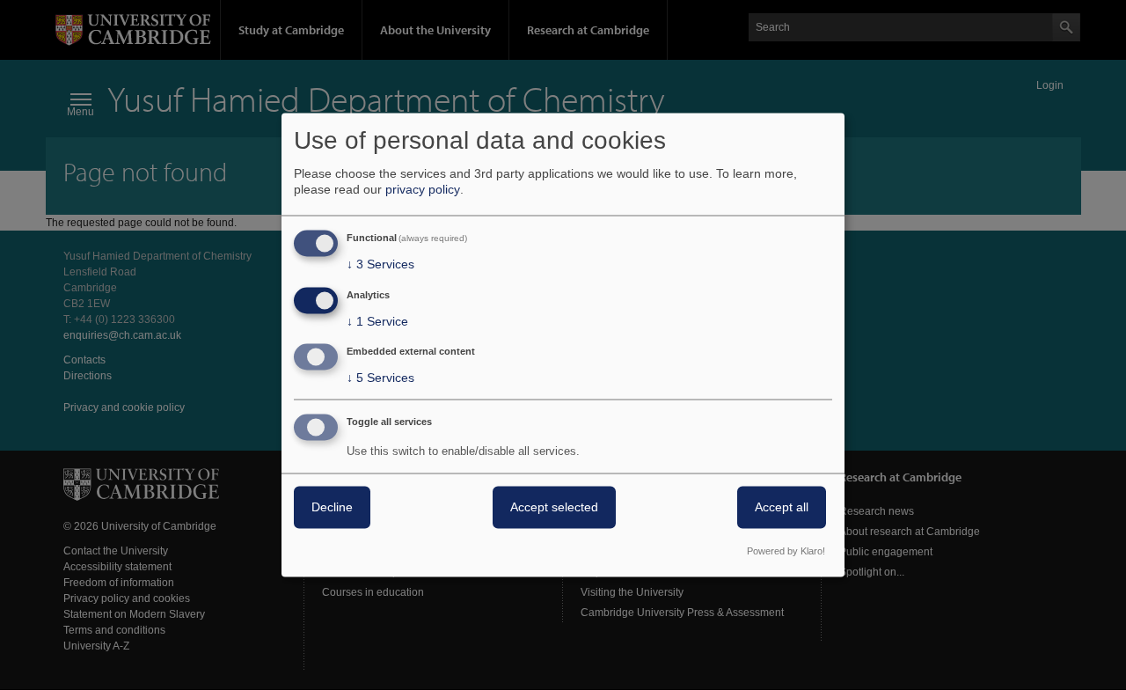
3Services (380, 264)
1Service (377, 321)
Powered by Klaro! (786, 552)
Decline (332, 508)
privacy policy (422, 189)
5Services (380, 378)
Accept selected (554, 508)
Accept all (781, 508)
